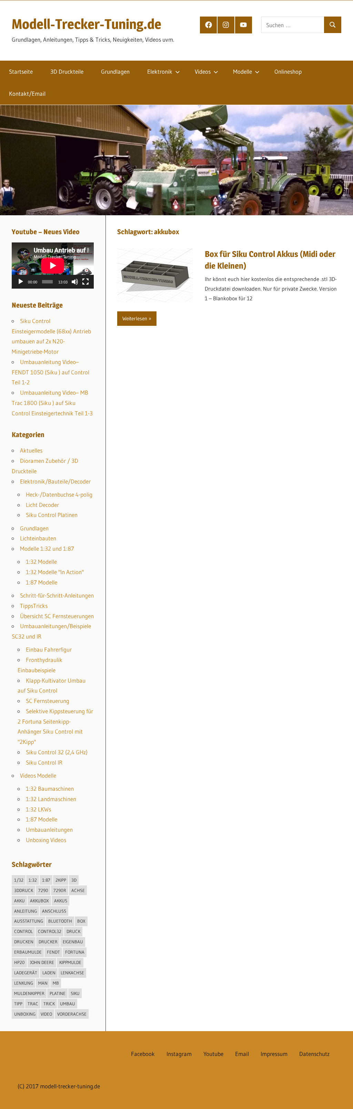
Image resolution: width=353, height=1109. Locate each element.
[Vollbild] (85, 281)
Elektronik (159, 71)
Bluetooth (60, 921)
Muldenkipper (29, 993)
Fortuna (74, 952)
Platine (57, 993)
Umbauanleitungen (49, 829)
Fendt (53, 952)
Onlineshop (288, 71)
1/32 (18, 880)
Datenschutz (314, 1053)
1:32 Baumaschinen (50, 788)
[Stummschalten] (74, 281)
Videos (203, 71)
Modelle (242, 71)
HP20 (19, 962)
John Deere (42, 962)
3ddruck (23, 890)
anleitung (25, 911)
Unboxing (25, 1014)
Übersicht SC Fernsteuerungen (57, 616)
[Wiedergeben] (20, 281)
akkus (60, 900)
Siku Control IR (44, 762)
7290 (43, 890)
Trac (33, 1003)
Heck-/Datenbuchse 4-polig (59, 494)
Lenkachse (72, 972)
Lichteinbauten (38, 538)
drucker (48, 941)
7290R (59, 890)
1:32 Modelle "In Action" (55, 572)
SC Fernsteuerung (47, 700)
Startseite (21, 71)
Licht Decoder (42, 504)
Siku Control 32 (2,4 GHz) (57, 752)
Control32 (49, 931)
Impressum (274, 1053)
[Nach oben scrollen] (342, 1098)
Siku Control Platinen (52, 514)
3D (74, 880)
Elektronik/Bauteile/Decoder (55, 481)
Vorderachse (72, 1014)
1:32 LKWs (38, 809)
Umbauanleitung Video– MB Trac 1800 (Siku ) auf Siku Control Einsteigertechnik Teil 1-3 (52, 403)
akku (19, 900)
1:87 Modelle (41, 582)
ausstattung (28, 921)
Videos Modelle (38, 775)
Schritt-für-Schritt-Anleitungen (57, 595)
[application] (53, 265)
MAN (43, 983)
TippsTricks (34, 605)
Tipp (18, 1003)
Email (242, 1053)
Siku (75, 993)
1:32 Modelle (41, 561)
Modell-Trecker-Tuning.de (86, 23)
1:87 (46, 880)
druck (73, 931)
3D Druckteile (66, 71)
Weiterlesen (134, 318)
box (81, 921)
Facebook (143, 1053)
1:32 (33, 880)
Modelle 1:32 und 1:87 (47, 548)
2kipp (61, 880)
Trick (49, 1003)
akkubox (39, 900)
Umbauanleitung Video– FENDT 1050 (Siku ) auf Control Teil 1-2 (50, 372)
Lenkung (23, 983)
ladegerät (25, 972)
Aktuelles (31, 450)
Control (23, 931)
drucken (23, 941)
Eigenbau (73, 941)
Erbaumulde (28, 952)
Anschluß (54, 911)
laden (49, 972)
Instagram (179, 1053)
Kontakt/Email (27, 93)
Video (46, 1014)
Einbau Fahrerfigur (49, 649)
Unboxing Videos (46, 839)
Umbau (67, 1003)
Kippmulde (70, 962)
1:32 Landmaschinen (51, 798)
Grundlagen (115, 71)
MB (56, 983)
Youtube (213, 1053)
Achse (78, 890)
